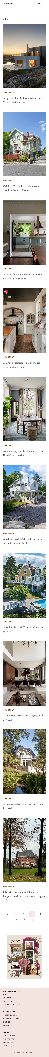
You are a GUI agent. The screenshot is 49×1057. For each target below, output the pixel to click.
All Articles (9, 9)
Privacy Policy (11, 1005)
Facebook (8, 1043)
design (36, 9)
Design (7, 1022)
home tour (18, 9)
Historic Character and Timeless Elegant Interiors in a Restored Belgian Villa (24, 896)
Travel (7, 1025)
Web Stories (10, 1046)
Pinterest (8, 1039)
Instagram (9, 1036)
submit (7, 998)
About (6, 995)
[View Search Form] (44, 3)
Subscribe (9, 1001)
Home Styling (28, 9)
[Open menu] (39, 3)
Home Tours (10, 1015)
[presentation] (24, 56)
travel (41, 9)
